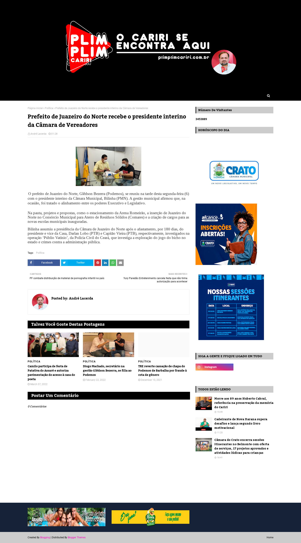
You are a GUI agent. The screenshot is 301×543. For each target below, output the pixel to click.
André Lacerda (38, 133)
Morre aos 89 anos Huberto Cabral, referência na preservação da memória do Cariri (243, 403)
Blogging (45, 537)
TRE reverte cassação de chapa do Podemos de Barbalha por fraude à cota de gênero (162, 370)
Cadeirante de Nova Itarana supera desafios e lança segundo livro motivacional (240, 423)
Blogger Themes (77, 537)
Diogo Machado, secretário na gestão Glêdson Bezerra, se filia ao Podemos (107, 370)
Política (49, 108)
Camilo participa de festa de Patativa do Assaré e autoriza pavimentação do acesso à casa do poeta (51, 373)
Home (270, 537)
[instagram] (214, 367)
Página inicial (35, 108)
